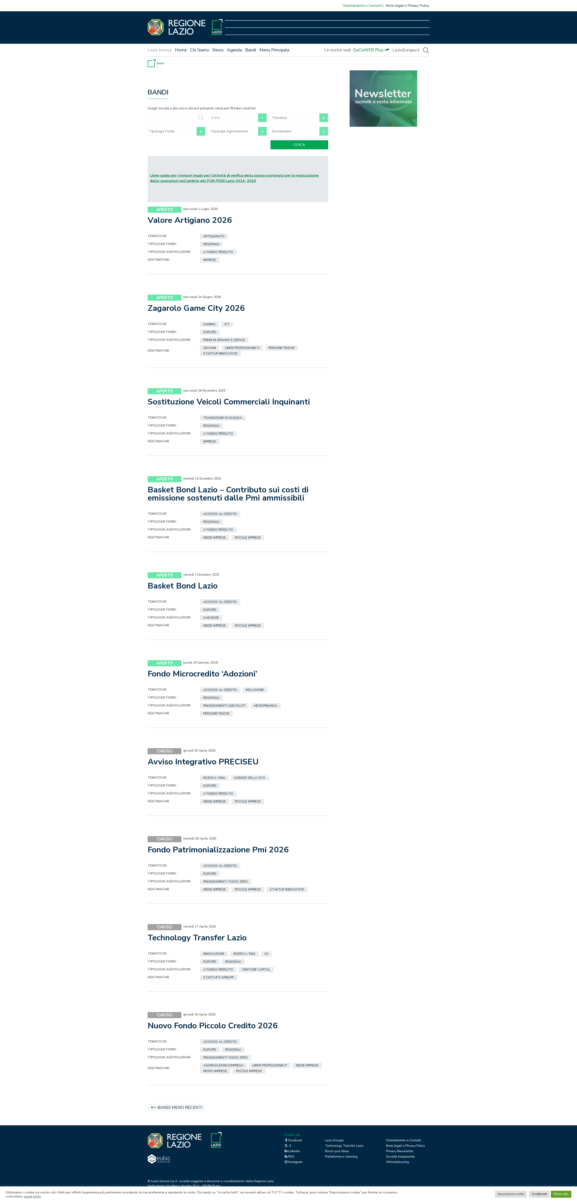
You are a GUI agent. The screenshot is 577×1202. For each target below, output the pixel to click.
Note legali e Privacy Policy (407, 5)
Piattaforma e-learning (341, 1156)
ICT (226, 324)
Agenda (234, 50)
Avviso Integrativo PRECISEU (203, 761)
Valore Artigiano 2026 (190, 220)
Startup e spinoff (218, 977)
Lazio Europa (334, 1140)
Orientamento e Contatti (362, 5)
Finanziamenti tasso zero (225, 881)
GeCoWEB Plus (368, 50)
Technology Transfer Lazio (197, 937)
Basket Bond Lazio (183, 585)
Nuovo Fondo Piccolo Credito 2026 (213, 1025)
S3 (266, 954)
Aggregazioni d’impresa (223, 1065)
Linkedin (294, 1151)
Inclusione (255, 690)
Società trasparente (400, 1156)
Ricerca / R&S (214, 778)
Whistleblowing (397, 1162)
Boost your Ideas (337, 1151)
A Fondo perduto (218, 252)
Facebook (295, 1140)
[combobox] (238, 117)
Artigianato (213, 236)
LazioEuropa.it (405, 50)
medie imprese (214, 537)
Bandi (250, 50)
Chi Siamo (199, 50)
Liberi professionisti (242, 348)
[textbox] (237, 117)
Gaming (209, 324)
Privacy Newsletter (399, 1151)
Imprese (209, 260)
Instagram (295, 1162)
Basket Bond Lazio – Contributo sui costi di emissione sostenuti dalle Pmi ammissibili (228, 493)
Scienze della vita (249, 778)
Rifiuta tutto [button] (561, 1194)
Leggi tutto (32, 1196)
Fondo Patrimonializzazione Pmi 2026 (218, 849)
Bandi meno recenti (180, 1107)
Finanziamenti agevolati (224, 706)
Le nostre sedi (337, 50)
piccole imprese (248, 537)
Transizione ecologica (222, 418)
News (218, 50)
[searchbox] (294, 117)
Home (181, 50)
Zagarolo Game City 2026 (196, 308)
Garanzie (211, 618)
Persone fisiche (281, 348)
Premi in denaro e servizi (224, 340)
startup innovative (220, 353)
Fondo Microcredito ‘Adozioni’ (202, 673)
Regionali (211, 244)
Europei (209, 332)
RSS (291, 1156)
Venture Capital (256, 969)
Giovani (209, 348)
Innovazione (213, 954)
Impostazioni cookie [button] (511, 1194)
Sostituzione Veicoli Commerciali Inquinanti (229, 401)
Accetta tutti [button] (539, 1194)
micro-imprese (215, 1071)
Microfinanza (265, 706)
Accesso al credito (220, 514)
